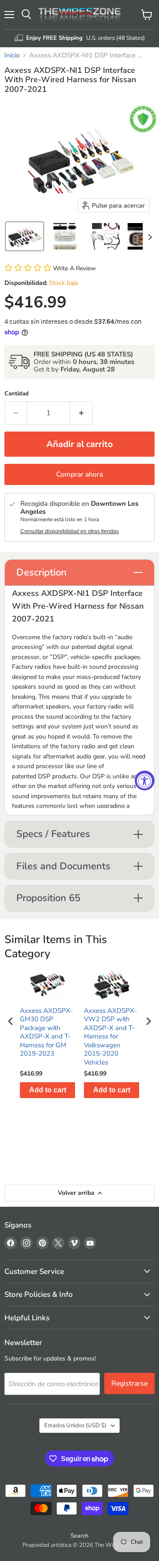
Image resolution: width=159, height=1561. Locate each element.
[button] (24, 236)
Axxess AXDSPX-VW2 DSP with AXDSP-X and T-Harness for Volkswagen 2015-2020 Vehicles (110, 1037)
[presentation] (10, 1021)
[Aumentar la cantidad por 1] (81, 413)
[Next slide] (150, 236)
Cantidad (16, 393)
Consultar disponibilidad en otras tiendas (69, 531)
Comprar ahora (79, 474)
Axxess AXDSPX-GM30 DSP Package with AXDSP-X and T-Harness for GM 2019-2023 (46, 1032)
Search (79, 1536)
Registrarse (129, 1383)
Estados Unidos (75, 1425)
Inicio (11, 55)
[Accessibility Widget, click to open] (145, 781)
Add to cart (47, 1090)
